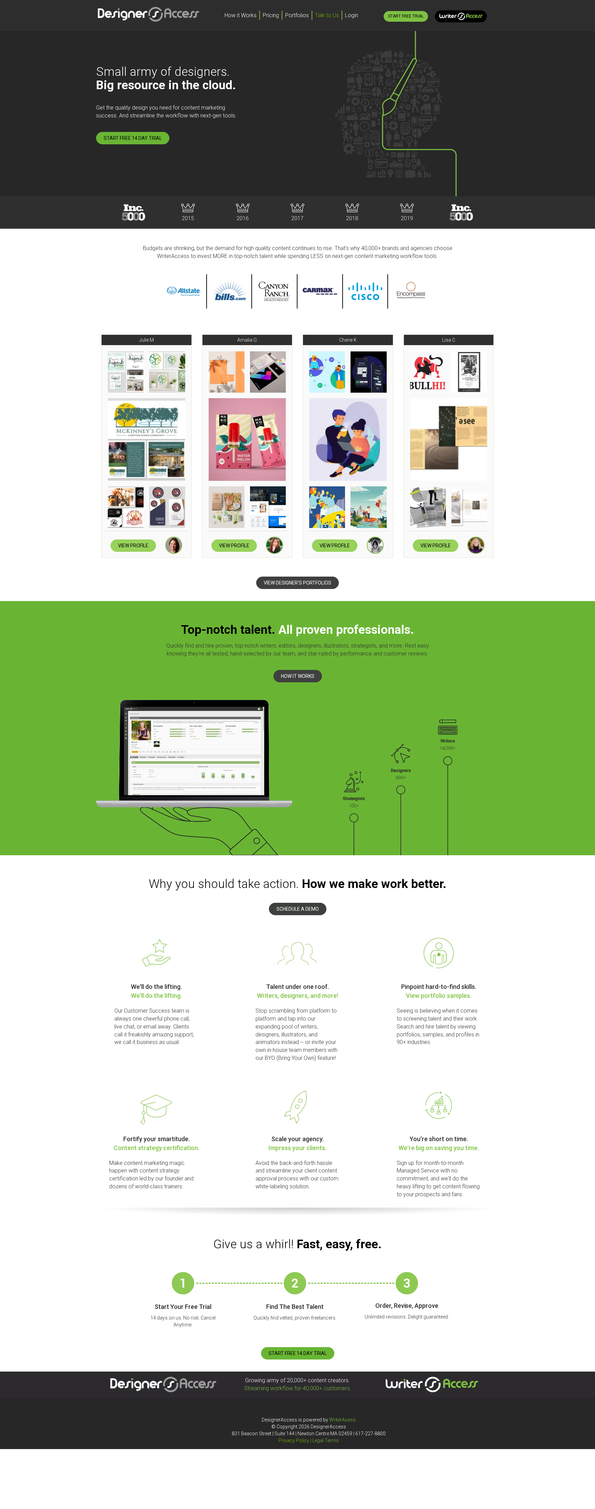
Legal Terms (325, 1440)
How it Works (241, 15)
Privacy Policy (294, 1440)
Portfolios (297, 15)
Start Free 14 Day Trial (133, 138)
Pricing (271, 15)
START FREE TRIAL (406, 16)
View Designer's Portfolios (297, 583)
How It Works (297, 676)
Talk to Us (327, 15)
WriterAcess (342, 1420)
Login (351, 15)
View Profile (133, 545)
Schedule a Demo (297, 909)
